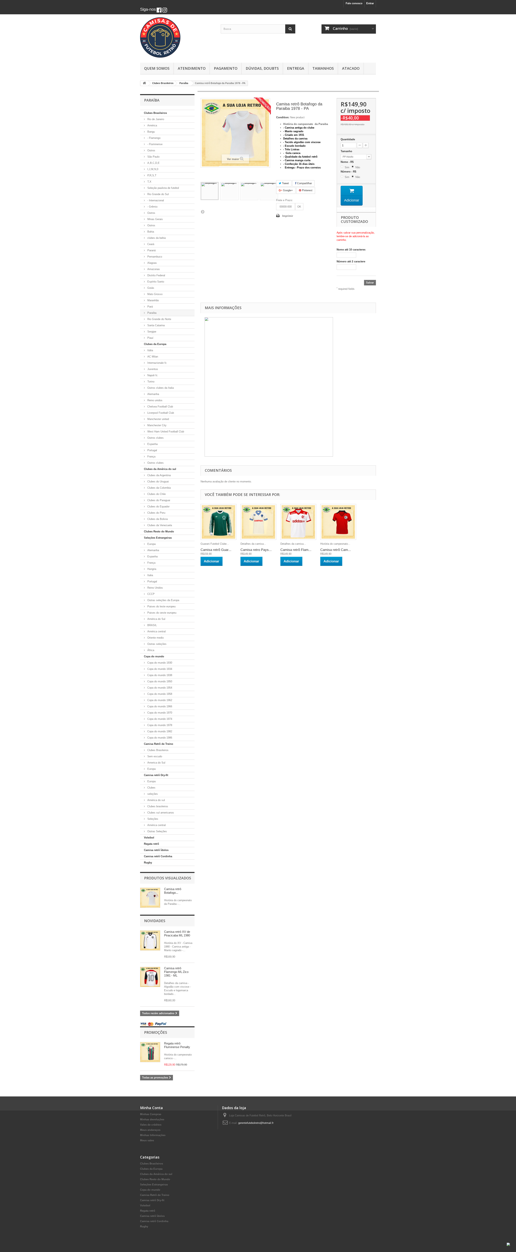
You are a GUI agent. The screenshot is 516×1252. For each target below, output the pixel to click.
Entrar (370, 3)
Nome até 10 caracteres (351, 249)
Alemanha (153, 394)
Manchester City (156, 425)
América (152, 125)
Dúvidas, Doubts (262, 68)
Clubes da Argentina (159, 475)
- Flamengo (153, 137)
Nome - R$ (348, 161)
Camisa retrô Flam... (295, 550)
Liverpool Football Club (160, 412)
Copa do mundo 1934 (159, 668)
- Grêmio (152, 206)
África (150, 650)
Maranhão (153, 300)
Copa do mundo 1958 (159, 693)
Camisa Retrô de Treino (158, 743)
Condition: (282, 117)
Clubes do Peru (156, 512)
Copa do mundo (154, 656)
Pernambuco (154, 256)
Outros (151, 150)
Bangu (151, 131)
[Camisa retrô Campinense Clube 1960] (338, 522)
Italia (150, 575)
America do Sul (156, 762)
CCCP (151, 593)
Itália (150, 350)
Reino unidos (154, 400)
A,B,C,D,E (153, 162)
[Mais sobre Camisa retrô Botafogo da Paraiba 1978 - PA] (150, 898)
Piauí (150, 337)
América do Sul (156, 618)
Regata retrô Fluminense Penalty (177, 1045)
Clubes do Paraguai (158, 500)
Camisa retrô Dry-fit (156, 775)
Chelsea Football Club (160, 406)
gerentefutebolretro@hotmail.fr (256, 1122)
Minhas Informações (152, 1135)
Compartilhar (304, 183)
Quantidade (348, 139)
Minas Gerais (155, 219)
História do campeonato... (335, 543)
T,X (149, 181)
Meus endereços (150, 1129)
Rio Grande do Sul (158, 194)
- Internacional (155, 200)
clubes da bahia (156, 237)
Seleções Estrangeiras (158, 537)
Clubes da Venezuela (159, 525)
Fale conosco (354, 3)
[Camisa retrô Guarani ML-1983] (218, 522)
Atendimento (192, 68)
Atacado (351, 68)
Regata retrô (151, 843)
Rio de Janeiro (155, 119)
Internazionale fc (157, 362)
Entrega (295, 68)
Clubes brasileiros (157, 806)
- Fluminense (154, 144)
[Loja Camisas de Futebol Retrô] (177, 37)
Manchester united (158, 419)
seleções (152, 793)
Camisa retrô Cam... (335, 550)
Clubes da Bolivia (157, 519)
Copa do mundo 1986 (159, 737)
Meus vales (147, 1140)
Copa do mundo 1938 (159, 675)
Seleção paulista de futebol (163, 187)
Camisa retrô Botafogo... (172, 890)
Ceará (150, 244)
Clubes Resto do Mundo (159, 531)
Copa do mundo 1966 (159, 706)
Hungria (151, 568)
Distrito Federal (156, 275)
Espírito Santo (155, 281)
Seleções (152, 818)
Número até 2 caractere (351, 261)
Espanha (152, 444)
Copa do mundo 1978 (159, 725)
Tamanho (347, 151)
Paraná (151, 250)
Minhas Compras (150, 1114)
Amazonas (153, 269)
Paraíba (151, 312)
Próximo (203, 212)
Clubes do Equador (158, 506)
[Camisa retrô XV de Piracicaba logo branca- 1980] (150, 940)
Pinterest (306, 190)
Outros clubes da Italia (160, 387)
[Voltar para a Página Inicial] (144, 83)
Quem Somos (157, 68)
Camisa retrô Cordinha (158, 856)
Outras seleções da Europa (163, 600)
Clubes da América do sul (160, 469)
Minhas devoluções (152, 1119)
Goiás (150, 287)
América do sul (156, 800)
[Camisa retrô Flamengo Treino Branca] (298, 522)
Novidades (154, 920)
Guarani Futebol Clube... (215, 543)
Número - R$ (349, 171)
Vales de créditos (150, 1124)
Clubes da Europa (155, 344)
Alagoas (152, 262)
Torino (150, 381)
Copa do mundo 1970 (159, 712)
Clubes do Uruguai (158, 481)
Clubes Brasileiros (155, 112)
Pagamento (225, 68)
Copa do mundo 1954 (159, 687)
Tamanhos (323, 68)
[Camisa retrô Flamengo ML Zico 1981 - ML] (150, 977)
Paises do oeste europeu (161, 612)
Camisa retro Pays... (256, 550)
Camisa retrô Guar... (216, 550)
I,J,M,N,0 (152, 169)
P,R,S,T (151, 175)
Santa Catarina (156, 325)
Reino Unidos (155, 587)
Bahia (150, 231)
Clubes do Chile (156, 494)
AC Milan (152, 356)
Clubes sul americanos (160, 812)
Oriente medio (155, 637)
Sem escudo (154, 756)
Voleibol (149, 837)
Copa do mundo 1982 (159, 731)
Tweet (285, 183)
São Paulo (153, 156)
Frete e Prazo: (284, 200)
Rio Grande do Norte (159, 319)
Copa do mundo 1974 (159, 718)
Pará (150, 306)
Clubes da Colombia (159, 487)
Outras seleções (156, 643)
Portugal (152, 450)
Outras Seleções (157, 831)
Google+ (287, 190)
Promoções (155, 1032)
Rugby (148, 862)
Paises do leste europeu (161, 606)
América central (156, 631)
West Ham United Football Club (165, 431)
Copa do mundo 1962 (159, 700)
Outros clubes (155, 437)
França (151, 456)
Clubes (151, 787)
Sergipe (151, 331)
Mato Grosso (154, 294)
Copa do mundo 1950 (159, 681)
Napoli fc (152, 375)
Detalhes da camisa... (253, 543)
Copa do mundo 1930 (159, 662)
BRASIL (152, 625)
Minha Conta (151, 1107)
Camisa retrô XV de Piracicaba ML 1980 (177, 933)
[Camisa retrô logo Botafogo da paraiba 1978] (209, 191)
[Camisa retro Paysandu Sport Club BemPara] (258, 522)
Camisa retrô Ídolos (156, 850)
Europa (151, 543)
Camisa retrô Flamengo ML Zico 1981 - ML (176, 971)
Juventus (152, 369)
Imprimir (287, 215)
